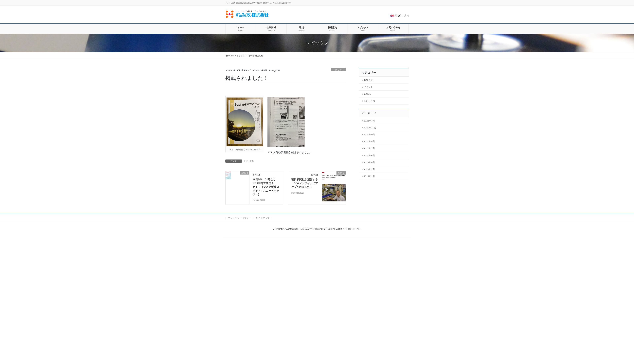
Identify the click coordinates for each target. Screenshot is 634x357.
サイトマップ (263, 218)
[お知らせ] (237, 183)
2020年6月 (369, 155)
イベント (368, 87)
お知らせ (368, 80)
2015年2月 (369, 169)
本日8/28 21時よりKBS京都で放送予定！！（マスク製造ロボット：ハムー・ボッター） (266, 187)
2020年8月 (369, 141)
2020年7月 (369, 148)
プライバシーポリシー (239, 218)
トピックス (338, 70)
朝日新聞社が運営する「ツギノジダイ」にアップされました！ (304, 183)
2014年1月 (369, 176)
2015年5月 (369, 162)
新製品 (367, 94)
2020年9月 (369, 134)
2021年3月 (369, 120)
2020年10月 (370, 127)
